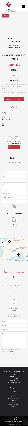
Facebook (12, 162)
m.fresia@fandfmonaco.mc (15, 143)
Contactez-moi (14, 147)
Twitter (16, 162)
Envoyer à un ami (9, 162)
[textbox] (14, 176)
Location (14, 402)
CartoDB (26, 260)
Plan (14, 75)
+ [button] (2, 240)
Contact (14, 80)
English (22, 1)
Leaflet (14, 260)
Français (17, 1)
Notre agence (14, 393)
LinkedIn (19, 162)
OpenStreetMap (20, 260)
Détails (14, 70)
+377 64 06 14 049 (15, 141)
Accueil (14, 391)
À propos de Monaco (14, 404)
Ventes (14, 400)
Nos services (14, 397)
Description (14, 64)
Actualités (14, 406)
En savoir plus (10, 424)
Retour (6, 15)
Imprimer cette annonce (14, 99)
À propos (14, 395)
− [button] (2, 242)
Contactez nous (14, 408)
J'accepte (18, 424)
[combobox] (14, 176)
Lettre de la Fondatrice (14, 398)
